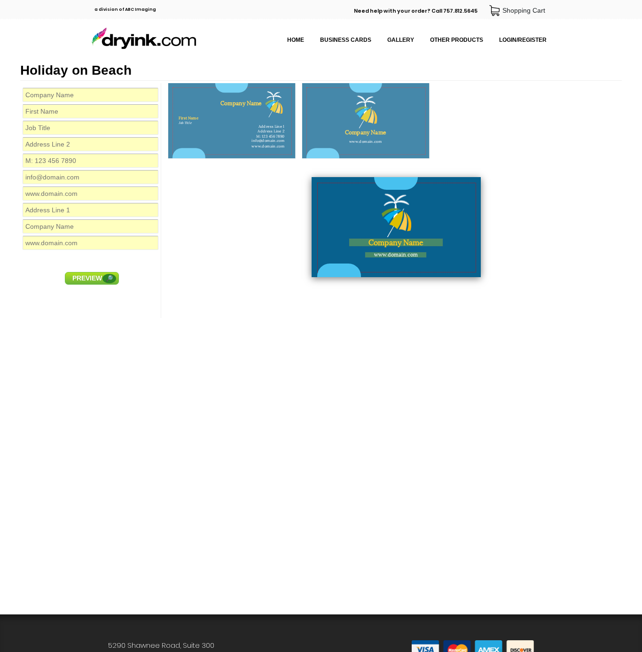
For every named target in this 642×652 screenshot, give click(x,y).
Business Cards (345, 40)
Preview (92, 278)
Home (295, 40)
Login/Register (523, 40)
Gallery (400, 40)
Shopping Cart (525, 10)
